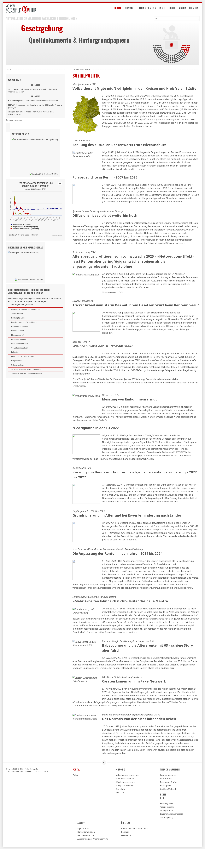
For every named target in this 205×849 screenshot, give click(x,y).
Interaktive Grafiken (169, 782)
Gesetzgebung (166, 817)
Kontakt (125, 832)
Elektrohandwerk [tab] (17, 331)
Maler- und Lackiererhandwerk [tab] (23, 356)
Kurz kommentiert (168, 775)
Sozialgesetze (166, 810)
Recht (172, 8)
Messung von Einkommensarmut (129, 399)
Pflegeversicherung (124, 785)
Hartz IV (120, 792)
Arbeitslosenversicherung (127, 775)
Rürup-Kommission (86, 832)
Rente (162, 8)
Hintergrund (165, 785)
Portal (117, 8)
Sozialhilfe (120, 789)
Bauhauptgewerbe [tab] (18, 318)
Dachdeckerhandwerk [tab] (19, 327)
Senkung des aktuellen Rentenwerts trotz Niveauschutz (119, 144)
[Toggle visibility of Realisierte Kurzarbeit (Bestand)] (24, 229)
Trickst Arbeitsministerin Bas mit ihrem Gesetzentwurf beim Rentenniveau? (136, 305)
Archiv (182, 8)
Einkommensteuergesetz (171, 814)
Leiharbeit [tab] (15, 352)
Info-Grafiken (166, 778)
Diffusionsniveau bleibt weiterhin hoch (105, 215)
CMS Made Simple (30, 771)
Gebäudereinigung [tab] (18, 339)
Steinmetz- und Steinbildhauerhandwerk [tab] (26, 373)
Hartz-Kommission (85, 835)
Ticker (75, 775)
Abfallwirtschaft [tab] (17, 314)
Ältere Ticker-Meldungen (14, 120)
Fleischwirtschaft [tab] (17, 335)
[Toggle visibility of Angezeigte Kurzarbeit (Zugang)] (24, 227)
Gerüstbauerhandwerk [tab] (19, 348)
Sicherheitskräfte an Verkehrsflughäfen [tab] (26, 369)
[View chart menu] (60, 183)
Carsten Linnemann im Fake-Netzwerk (134, 681)
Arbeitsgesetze (167, 807)
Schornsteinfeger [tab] (17, 365)
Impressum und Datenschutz (134, 828)
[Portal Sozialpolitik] (35, 8)
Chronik (129, 8)
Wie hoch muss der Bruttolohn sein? (103, 346)
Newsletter (126, 835)
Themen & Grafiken (146, 8)
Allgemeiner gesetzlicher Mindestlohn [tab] (25, 309)
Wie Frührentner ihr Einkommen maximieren (33, 100)
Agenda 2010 (83, 828)
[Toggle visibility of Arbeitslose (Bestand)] (20, 225)
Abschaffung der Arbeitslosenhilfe (92, 839)
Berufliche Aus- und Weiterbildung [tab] (24, 322)
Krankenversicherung (125, 782)
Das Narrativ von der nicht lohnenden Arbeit (139, 718)
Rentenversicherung (125, 778)
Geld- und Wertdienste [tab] (19, 344)
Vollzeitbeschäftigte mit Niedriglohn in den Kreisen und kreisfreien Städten (136, 88)
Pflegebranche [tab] (16, 361)
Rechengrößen (166, 803)
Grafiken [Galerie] (168, 789)
